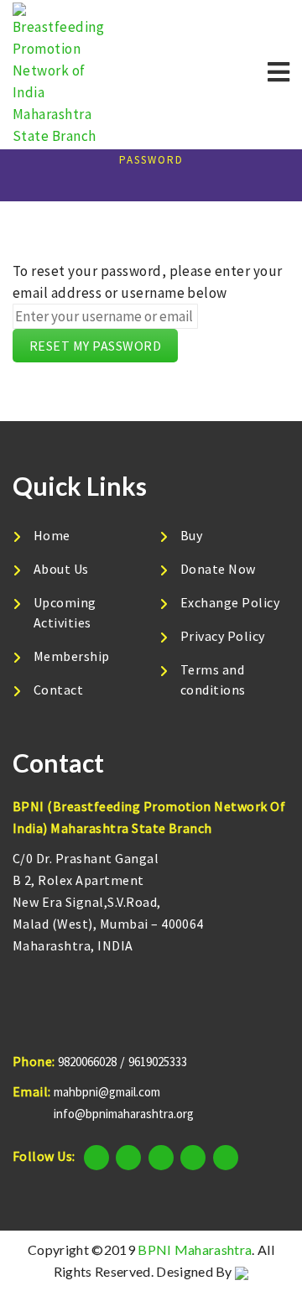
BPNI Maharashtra (195, 1249)
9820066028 (87, 1062)
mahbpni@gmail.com (107, 1092)
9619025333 (157, 1062)
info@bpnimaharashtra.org (124, 1114)
